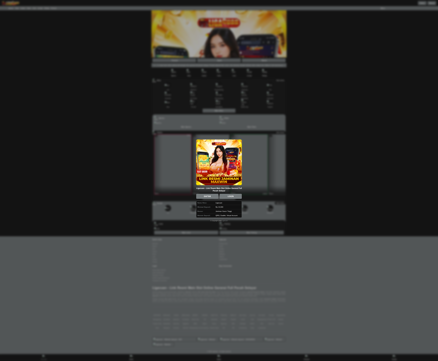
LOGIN (231, 196)
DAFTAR (207, 196)
